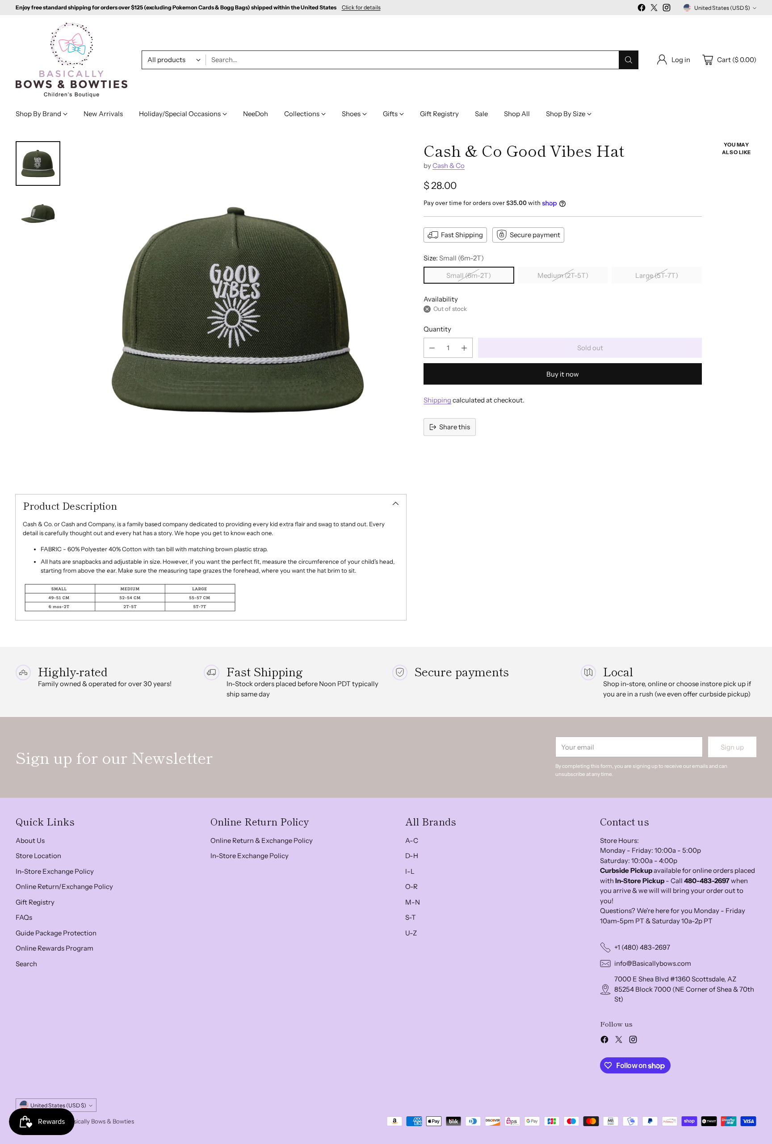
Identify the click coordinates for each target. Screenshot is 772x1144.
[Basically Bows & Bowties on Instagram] (666, 9)
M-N (412, 902)
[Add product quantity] (464, 347)
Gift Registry (35, 902)
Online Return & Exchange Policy (261, 840)
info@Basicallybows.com (652, 963)
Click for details (361, 7)
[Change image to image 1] (38, 163)
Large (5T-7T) (656, 275)
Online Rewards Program (54, 948)
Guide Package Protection (56, 933)
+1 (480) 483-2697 (642, 947)
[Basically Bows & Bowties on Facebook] (641, 9)
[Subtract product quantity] (432, 347)
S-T (410, 917)
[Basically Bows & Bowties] (71, 59)
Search (26, 964)
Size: (454, 258)
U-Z (411, 933)
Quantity (437, 329)
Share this (454, 427)
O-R (411, 886)
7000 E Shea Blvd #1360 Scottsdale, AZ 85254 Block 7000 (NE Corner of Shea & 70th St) (684, 989)
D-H (411, 855)
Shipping (437, 400)
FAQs (24, 917)
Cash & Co (448, 165)
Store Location (38, 855)
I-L (410, 871)
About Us (30, 840)
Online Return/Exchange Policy (64, 886)
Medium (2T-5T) (562, 275)
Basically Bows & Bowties (100, 1121)
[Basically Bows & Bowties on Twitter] (654, 9)
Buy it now (562, 374)
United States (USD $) (722, 7)
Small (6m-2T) (468, 275)
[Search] (628, 59)
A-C (411, 840)
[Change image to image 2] (38, 213)
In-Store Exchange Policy (55, 871)
